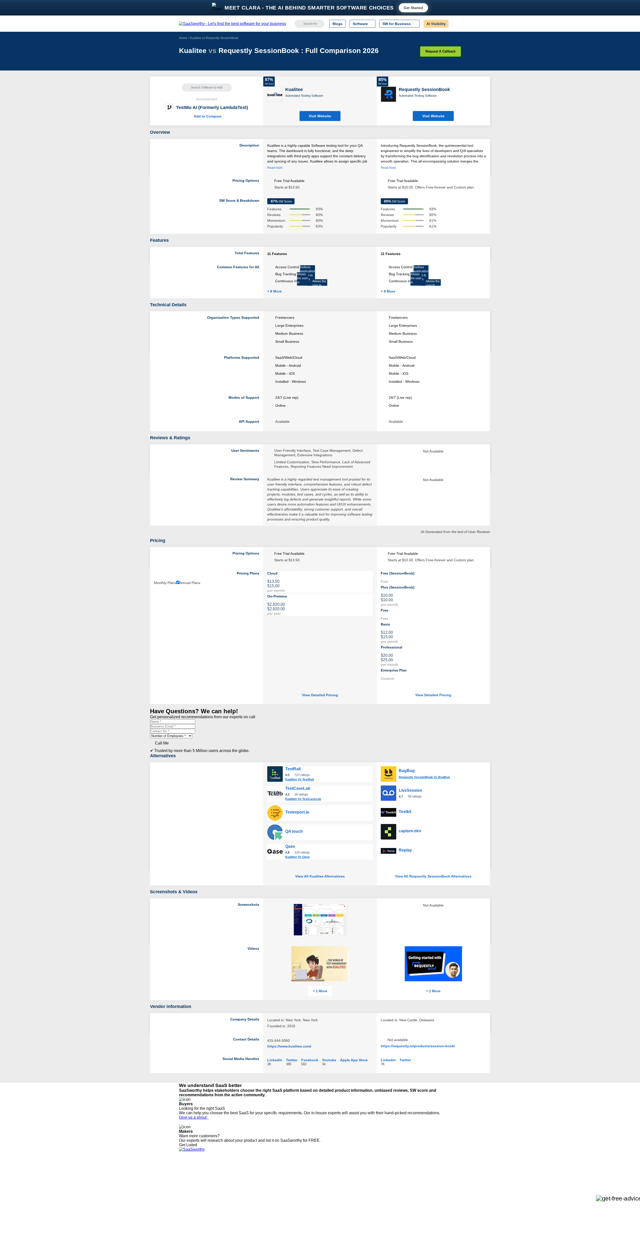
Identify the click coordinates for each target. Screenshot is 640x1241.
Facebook (309, 1060)
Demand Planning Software (312, 1173)
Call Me (162, 743)
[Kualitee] (275, 94)
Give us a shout (193, 1117)
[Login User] (454, 24)
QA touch (294, 831)
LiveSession (410, 790)
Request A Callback (441, 51)
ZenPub (244, 1177)
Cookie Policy (227, 1182)
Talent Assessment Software (313, 1204)
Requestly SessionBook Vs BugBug (424, 777)
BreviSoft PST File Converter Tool (264, 1200)
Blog (182, 1195)
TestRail (292, 769)
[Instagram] (440, 1178)
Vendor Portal (189, 1186)
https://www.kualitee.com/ (289, 1046)
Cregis (243, 1195)
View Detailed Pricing (320, 695)
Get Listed (189, 1145)
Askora (243, 1209)
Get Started (413, 8)
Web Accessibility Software (312, 1200)
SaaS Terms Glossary (196, 1204)
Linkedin (274, 1060)
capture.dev (410, 831)
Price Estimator (191, 1182)
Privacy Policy (227, 1173)
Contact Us (187, 1209)
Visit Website (320, 116)
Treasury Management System (315, 1209)
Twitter (292, 1060)
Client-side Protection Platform (315, 1191)
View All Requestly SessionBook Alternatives (433, 876)
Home (183, 38)
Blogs (337, 24)
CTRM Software (303, 1182)
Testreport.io (297, 812)
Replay (405, 850)
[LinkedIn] (437, 1178)
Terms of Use (226, 1177)
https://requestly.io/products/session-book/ (418, 1046)
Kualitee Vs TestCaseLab (303, 799)
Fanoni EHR (247, 1186)
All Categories (190, 1177)
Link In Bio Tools (304, 1195)
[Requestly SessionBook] (388, 94)
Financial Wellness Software (313, 1213)
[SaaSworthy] (232, 24)
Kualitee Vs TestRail (299, 779)
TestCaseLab (297, 788)
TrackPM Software (252, 1173)
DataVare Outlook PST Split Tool (263, 1191)
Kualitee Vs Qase (297, 857)
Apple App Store (354, 1060)
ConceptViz (247, 1213)
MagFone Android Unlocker (259, 1182)
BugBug (407, 770)
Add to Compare (207, 116)
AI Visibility (436, 24)
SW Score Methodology (197, 1200)
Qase (290, 846)
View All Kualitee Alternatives (320, 876)
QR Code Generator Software (314, 1186)
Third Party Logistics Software (314, 1177)
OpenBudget (248, 1204)
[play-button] (349, 948)
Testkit (405, 812)
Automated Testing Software (304, 96)
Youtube (329, 1060)
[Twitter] (435, 1178)
